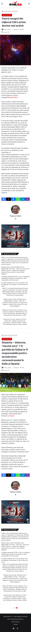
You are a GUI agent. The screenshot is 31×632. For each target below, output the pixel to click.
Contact (15, 624)
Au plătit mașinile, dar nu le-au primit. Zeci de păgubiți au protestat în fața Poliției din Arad (14, 284)
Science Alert (13, 97)
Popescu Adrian (7, 29)
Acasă (5, 11)
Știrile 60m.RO (12, 11)
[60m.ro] (15, 3)
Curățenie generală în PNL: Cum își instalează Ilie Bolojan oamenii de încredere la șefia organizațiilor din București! (15, 278)
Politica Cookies (15, 621)
